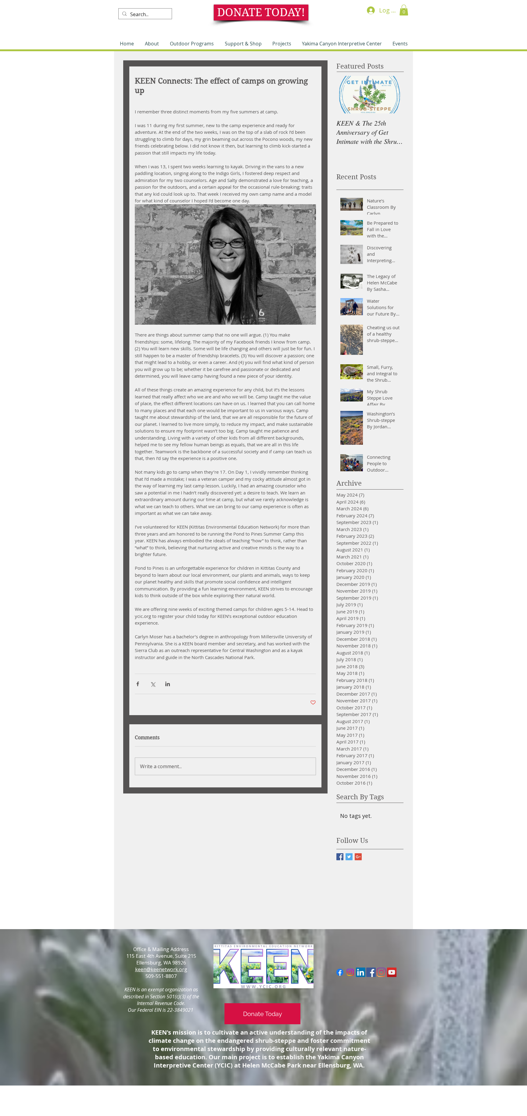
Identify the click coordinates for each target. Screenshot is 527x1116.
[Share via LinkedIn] (167, 684)
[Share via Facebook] (138, 684)
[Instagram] (350, 972)
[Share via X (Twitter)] (153, 684)
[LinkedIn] (360, 972)
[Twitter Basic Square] (349, 856)
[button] (403, 10)
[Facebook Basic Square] (339, 856)
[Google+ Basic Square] (358, 856)
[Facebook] (340, 972)
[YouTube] (391, 972)
